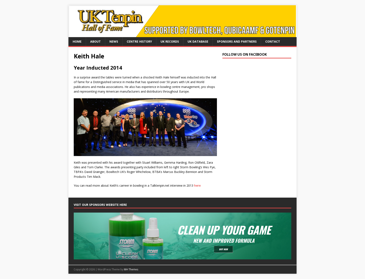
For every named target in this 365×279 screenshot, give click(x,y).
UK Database (198, 41)
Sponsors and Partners (237, 41)
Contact (272, 41)
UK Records (170, 41)
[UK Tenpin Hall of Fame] (182, 35)
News (113, 41)
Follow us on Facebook (244, 54)
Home (77, 41)
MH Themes (131, 269)
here (197, 185)
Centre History (139, 41)
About (95, 41)
